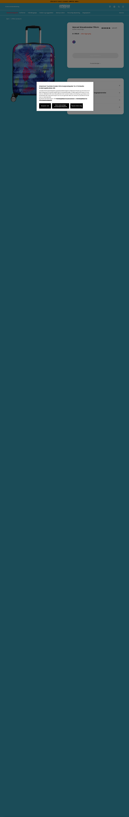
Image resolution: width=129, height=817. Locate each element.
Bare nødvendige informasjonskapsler (60, 105)
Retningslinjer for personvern (65, 98)
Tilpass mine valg (76, 106)
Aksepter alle (45, 106)
